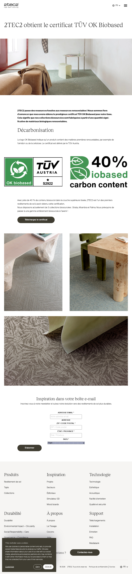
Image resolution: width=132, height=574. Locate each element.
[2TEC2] (11, 5)
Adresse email (66, 413)
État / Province (65, 431)
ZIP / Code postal (66, 423)
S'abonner (29, 448)
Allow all (48, 567)
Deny (38, 567)
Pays (66, 439)
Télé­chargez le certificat (36, 220)
